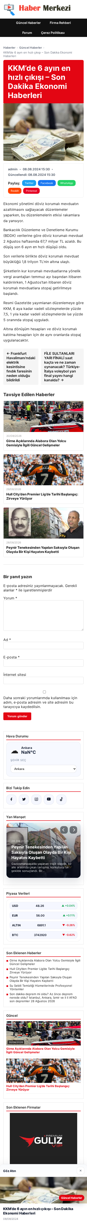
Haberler (9, 47)
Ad (7, 639)
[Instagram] (36, 799)
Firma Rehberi (60, 23)
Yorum (10, 598)
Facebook (47, 183)
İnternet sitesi (14, 674)
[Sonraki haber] (73, 830)
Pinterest (31, 190)
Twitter (29, 183)
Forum (27, 33)
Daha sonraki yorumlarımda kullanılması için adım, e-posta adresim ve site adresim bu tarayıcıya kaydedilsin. (40, 702)
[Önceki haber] (64, 830)
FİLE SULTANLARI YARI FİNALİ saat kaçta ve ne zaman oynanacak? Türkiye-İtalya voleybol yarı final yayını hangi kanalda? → (62, 366)
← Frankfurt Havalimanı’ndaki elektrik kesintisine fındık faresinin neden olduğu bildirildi (20, 366)
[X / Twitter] (24, 799)
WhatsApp (66, 183)
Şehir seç (18, 760)
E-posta (11, 657)
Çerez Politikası (53, 33)
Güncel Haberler (28, 23)
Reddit (15, 190)
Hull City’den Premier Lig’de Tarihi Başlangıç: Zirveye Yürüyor (40, 970)
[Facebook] (11, 799)
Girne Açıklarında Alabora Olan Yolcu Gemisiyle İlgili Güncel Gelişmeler (45, 962)
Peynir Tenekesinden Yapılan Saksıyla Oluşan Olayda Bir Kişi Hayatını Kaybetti (41, 978)
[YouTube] (49, 799)
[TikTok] (61, 799)
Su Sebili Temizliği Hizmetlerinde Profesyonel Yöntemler (41, 987)
